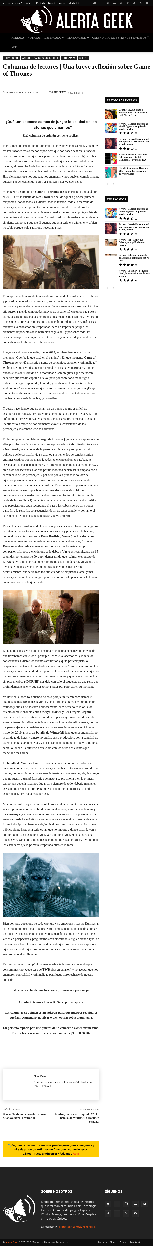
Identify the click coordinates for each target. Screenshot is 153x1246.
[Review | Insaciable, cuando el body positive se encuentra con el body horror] (111, 143)
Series (83, 58)
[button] (148, 38)
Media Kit (74, 3)
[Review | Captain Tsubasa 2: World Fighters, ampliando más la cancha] (111, 128)
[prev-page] (107, 184)
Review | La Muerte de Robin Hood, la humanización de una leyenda (134, 273)
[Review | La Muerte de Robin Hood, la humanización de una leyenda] (111, 275)
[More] (93, 105)
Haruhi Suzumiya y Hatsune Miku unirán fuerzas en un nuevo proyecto (133, 171)
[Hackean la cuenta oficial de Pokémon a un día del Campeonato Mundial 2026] (111, 158)
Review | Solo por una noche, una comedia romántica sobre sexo (134, 258)
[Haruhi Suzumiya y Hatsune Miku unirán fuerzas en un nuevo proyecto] (111, 172)
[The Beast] (44, 92)
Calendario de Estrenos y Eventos (119, 37)
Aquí (76, 1153)
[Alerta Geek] (76, 19)
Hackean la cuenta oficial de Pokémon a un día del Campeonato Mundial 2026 (133, 157)
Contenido (11, 58)
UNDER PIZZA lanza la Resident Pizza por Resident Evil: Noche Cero (133, 112)
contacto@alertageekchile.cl (77, 1227)
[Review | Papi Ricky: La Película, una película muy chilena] (111, 244)
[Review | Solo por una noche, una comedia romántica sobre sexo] (111, 259)
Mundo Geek (76, 37)
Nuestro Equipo (56, 3)
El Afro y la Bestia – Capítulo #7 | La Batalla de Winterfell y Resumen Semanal (77, 1118)
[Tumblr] (81, 105)
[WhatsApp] (45, 105)
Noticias (34, 37)
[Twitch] (134, 3)
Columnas (69, 58)
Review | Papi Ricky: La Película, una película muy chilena (132, 242)
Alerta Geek (12, 1242)
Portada (40, 3)
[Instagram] (108, 3)
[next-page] (113, 184)
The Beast (60, 92)
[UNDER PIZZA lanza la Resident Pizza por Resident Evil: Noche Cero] (111, 114)
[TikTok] (127, 3)
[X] (141, 3)
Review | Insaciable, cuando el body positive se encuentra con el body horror (134, 142)
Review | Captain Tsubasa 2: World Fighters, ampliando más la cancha (133, 126)
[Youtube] (147, 3)
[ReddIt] (69, 105)
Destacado (52, 37)
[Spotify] (121, 3)
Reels (15, 47)
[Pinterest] (33, 105)
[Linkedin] (114, 3)
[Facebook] (101, 3)
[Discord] (95, 3)
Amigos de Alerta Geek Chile (40, 58)
